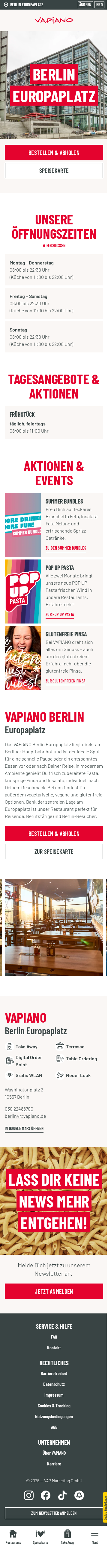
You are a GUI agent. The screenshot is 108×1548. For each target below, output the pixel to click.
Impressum (54, 1395)
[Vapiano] (54, 20)
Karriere (54, 1463)
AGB (54, 1427)
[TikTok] (62, 1495)
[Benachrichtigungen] (79, 1495)
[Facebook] (45, 1495)
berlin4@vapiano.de (25, 1116)
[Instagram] (29, 1495)
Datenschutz (54, 1384)
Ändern (85, 4)
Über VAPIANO (54, 1453)
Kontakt (54, 1347)
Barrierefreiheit (54, 1373)
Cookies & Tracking (54, 1405)
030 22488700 (19, 1108)
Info (99, 4)
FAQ (54, 1336)
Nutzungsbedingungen (54, 1416)
